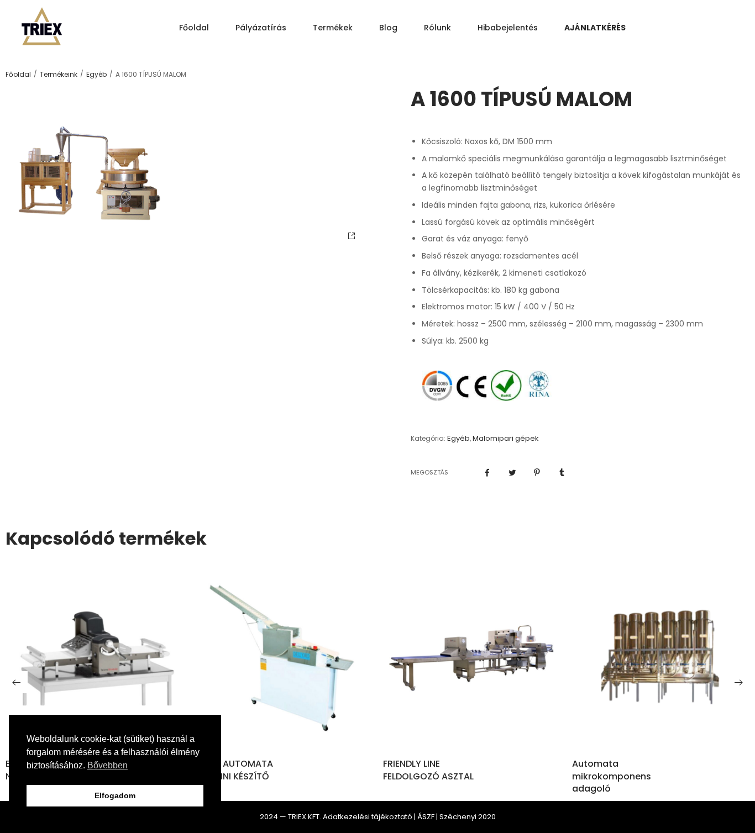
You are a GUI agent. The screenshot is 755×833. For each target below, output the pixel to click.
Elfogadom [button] (115, 795)
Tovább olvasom (283, 730)
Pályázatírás (260, 27)
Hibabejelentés (508, 27)
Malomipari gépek (506, 439)
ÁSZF (425, 816)
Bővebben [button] (107, 765)
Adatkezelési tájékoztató (367, 816)
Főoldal (194, 27)
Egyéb (96, 74)
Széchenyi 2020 (467, 816)
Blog (388, 27)
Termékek (333, 27)
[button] (17, 682)
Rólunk (437, 27)
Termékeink (58, 74)
